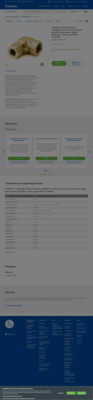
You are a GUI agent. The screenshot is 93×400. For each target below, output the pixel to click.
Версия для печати (30, 398)
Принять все (81, 393)
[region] (46, 393)
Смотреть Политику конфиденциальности (12, 396)
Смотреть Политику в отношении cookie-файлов (14, 398)
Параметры (61, 393)
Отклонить (71, 393)
